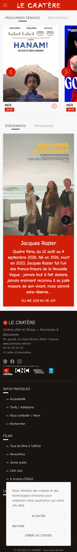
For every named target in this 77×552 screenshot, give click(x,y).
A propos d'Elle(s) (21, 479)
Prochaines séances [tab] (22, 18)
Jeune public (18, 462)
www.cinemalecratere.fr (17, 343)
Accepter (38, 516)
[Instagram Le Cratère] (19, 361)
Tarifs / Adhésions (22, 407)
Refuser (18, 526)
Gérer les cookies (38, 535)
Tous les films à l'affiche (25, 446)
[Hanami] (31, 69)
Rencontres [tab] (58, 18)
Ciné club (16, 471)
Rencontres (17, 454)
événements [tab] (15, 126)
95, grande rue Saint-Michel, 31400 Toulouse (31, 339)
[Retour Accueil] (38, 5)
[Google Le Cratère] (5, 361)
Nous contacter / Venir (25, 415)
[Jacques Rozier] (38, 220)
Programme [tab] (44, 126)
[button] (5, 5)
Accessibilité (17, 399)
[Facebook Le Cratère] (12, 361)
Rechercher (17, 424)
